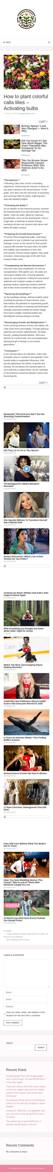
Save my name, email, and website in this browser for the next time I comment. (25, 1014)
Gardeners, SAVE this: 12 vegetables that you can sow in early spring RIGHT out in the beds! (25, 1114)
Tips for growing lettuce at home (17, 940)
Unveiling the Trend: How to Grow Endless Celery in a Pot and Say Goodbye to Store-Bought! (25, 1103)
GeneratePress (40, 1168)
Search (9, 1043)
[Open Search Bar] (49, 42)
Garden (8, 931)
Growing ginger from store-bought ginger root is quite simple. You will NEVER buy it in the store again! (25, 1079)
